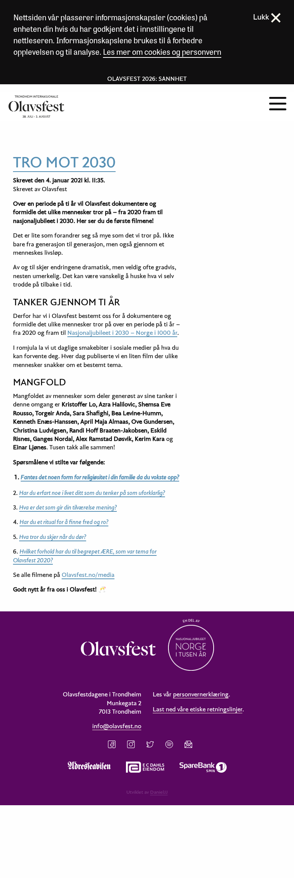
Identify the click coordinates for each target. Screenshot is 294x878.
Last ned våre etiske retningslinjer (197, 709)
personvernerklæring (201, 694)
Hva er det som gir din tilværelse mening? (68, 507)
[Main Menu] (277, 102)
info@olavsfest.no (116, 726)
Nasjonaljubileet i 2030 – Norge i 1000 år (122, 332)
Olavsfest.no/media (88, 574)
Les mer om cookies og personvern (162, 51)
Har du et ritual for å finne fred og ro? (64, 522)
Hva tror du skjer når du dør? (52, 537)
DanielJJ (159, 792)
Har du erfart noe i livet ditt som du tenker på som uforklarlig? (92, 492)
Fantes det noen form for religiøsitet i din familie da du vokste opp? (100, 477)
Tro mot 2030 (64, 161)
